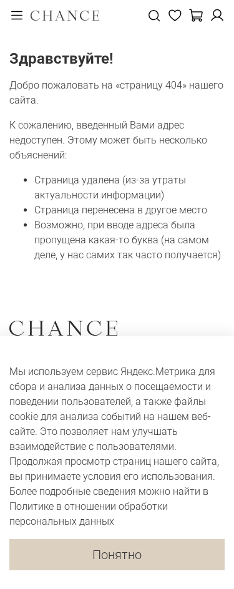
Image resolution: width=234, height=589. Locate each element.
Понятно (117, 554)
